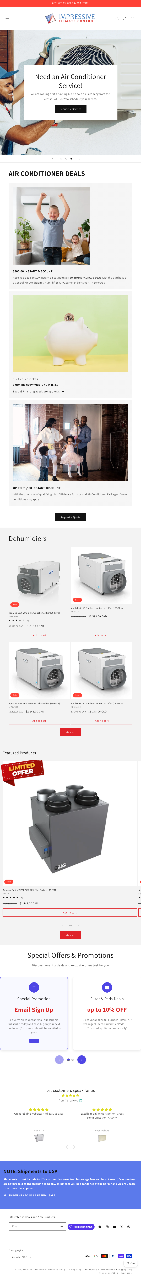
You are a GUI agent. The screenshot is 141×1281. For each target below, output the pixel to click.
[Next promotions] (81, 1059)
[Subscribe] (62, 1226)
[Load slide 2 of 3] (66, 158)
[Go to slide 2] (72, 1060)
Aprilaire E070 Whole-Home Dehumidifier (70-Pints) (34, 613)
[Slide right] (78, 925)
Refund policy (91, 1269)
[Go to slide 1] (68, 1059)
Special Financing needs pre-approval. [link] (36, 391)
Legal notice (126, 1273)
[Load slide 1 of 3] (61, 158)
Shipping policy (125, 1269)
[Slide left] (63, 925)
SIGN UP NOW (70, 113)
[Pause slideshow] (88, 158)
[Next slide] (80, 158)
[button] (7, 18)
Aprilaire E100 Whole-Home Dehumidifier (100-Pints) (97, 608)
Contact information (108, 1273)
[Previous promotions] (59, 1059)
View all (70, 732)
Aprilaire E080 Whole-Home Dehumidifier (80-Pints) (34, 703)
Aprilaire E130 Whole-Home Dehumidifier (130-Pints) (97, 703)
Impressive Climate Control (35, 1269)
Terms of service (107, 1269)
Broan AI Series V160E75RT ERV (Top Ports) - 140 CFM (29, 890)
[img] (70, 1095)
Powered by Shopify (56, 1269)
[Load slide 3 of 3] (71, 158)
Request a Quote (70, 517)
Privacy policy (75, 1269)
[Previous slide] (52, 158)
